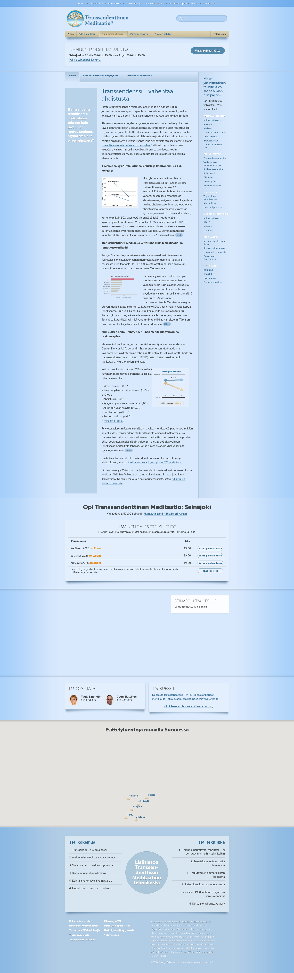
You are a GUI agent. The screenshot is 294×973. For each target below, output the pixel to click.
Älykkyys (208, 226)
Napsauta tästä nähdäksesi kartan (165, 513)
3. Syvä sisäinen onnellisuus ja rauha (91, 865)
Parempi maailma (212, 282)
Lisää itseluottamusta (214, 252)
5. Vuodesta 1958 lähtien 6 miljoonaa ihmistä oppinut (202, 894)
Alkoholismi (209, 203)
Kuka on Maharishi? (80, 921)
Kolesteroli (209, 173)
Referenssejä (114, 3)
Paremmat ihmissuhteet (210, 257)
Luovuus (208, 230)
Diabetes (208, 177)
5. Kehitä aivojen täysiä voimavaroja (90, 880)
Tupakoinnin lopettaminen (210, 198)
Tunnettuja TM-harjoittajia (84, 930)
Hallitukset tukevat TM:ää (84, 925)
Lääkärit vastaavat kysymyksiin (100, 75)
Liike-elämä (209, 278)
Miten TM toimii (211, 120)
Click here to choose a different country (188, 706)
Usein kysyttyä (133, 3)
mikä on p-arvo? (113, 420)
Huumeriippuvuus (212, 207)
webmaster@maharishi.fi (200, 962)
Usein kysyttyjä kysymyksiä (119, 930)
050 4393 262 (124, 700)
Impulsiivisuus (210, 140)
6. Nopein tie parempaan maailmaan (91, 888)
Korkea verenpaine (213, 169)
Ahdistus (208, 128)
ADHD (206, 222)
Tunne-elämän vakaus (215, 132)
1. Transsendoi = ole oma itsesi (88, 849)
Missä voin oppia (178, 3)
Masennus (208, 124)
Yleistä (72, 75)
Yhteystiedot (209, 3)
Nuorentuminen (212, 185)
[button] (136, 819)
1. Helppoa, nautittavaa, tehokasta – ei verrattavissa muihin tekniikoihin (202, 851)
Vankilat (207, 274)
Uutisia (194, 3)
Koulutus (208, 270)
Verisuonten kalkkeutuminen (212, 163)
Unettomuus (210, 136)
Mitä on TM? (96, 3)
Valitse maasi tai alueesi (82, 939)
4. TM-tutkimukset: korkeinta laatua (203, 884)
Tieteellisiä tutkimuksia (138, 75)
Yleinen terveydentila (214, 158)
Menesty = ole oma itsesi (214, 242)
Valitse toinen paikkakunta (85, 59)
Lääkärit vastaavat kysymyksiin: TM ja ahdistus (154, 462)
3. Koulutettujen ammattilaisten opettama (206, 874)
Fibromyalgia (210, 181)
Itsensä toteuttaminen (215, 248)
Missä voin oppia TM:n (117, 925)
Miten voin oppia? (155, 3)
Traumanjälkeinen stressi (212, 146)
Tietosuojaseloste (79, 935)
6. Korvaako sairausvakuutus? (207, 903)
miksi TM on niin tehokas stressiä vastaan (126, 145)
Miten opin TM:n (113, 921)
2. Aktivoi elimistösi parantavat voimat (92, 857)
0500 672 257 (88, 700)
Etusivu (81, 3)
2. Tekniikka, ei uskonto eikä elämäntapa (208, 863)
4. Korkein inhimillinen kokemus (88, 873)
